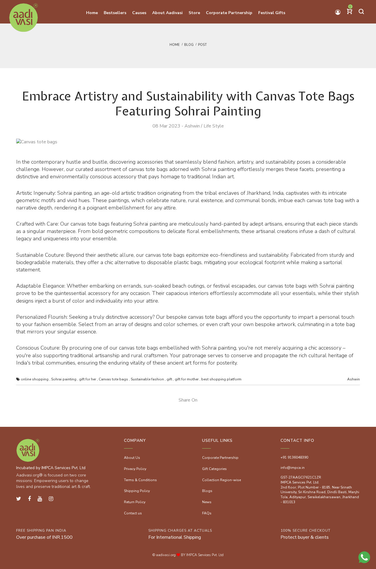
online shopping (34, 379)
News (207, 502)
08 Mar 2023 (166, 126)
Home (174, 45)
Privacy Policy (135, 468)
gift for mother (187, 379)
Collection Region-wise (221, 480)
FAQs (207, 513)
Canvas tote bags (113, 379)
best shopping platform (221, 379)
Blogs (207, 491)
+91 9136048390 (294, 457)
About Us (132, 457)
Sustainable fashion (147, 379)
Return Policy (134, 502)
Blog (189, 45)
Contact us (133, 513)
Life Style (214, 126)
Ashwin (192, 126)
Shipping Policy (137, 491)
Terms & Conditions (140, 480)
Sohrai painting (63, 379)
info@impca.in (293, 467)
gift (169, 379)
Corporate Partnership (220, 457)
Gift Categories (214, 468)
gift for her (87, 379)
